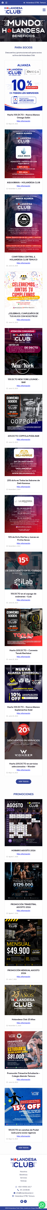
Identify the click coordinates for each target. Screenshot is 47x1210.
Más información (23, 121)
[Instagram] (6, 2)
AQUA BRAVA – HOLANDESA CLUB (23, 182)
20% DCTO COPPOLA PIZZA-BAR (23, 436)
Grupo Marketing (36, 1208)
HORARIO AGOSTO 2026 (23, 850)
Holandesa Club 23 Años (23, 1019)
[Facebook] (2, 2)
